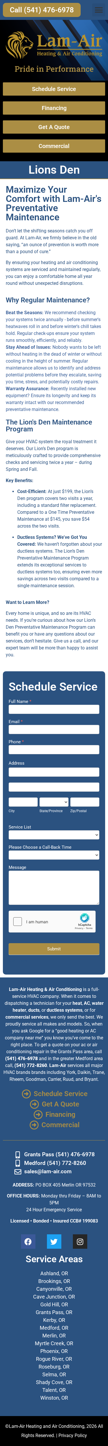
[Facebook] (28, 1241)
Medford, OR (54, 1328)
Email (16, 722)
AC (87, 1003)
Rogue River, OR (54, 1359)
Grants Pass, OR (54, 1312)
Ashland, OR (54, 1273)
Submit (54, 949)
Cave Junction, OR (54, 1297)
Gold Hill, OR (54, 1304)
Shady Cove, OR (54, 1382)
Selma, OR (54, 1374)
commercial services (26, 1017)
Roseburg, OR (54, 1367)
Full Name (20, 702)
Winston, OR (54, 1398)
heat (77, 1003)
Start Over (18, 961)
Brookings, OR (54, 1281)
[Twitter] (54, 1241)
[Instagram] (80, 1241)
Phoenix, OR (54, 1351)
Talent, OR (54, 1390)
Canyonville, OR (54, 1289)
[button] (98, 9)
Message (17, 867)
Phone (16, 742)
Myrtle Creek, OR (54, 1343)
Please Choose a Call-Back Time (40, 847)
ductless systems (64, 1010)
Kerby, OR (54, 1320)
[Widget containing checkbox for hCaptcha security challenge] (52, 922)
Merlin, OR (54, 1336)
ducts (33, 1010)
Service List (20, 827)
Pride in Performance (54, 69)
